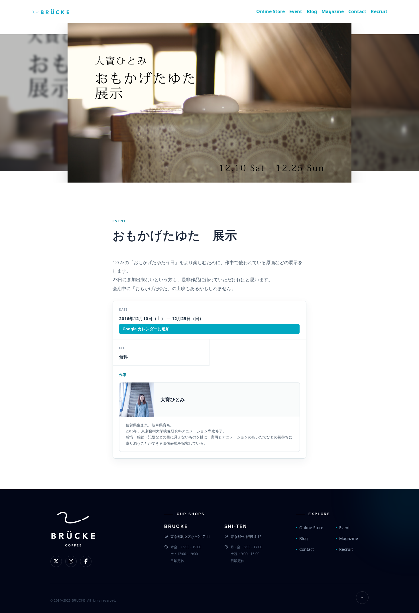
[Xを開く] (56, 561)
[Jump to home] (55, 11)
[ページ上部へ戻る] (362, 597)
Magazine (333, 11)
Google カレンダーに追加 (146, 328)
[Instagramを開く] (71, 561)
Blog (312, 11)
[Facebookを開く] (85, 561)
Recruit (379, 11)
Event (295, 11)
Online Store (270, 11)
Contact (357, 11)
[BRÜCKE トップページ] (73, 539)
